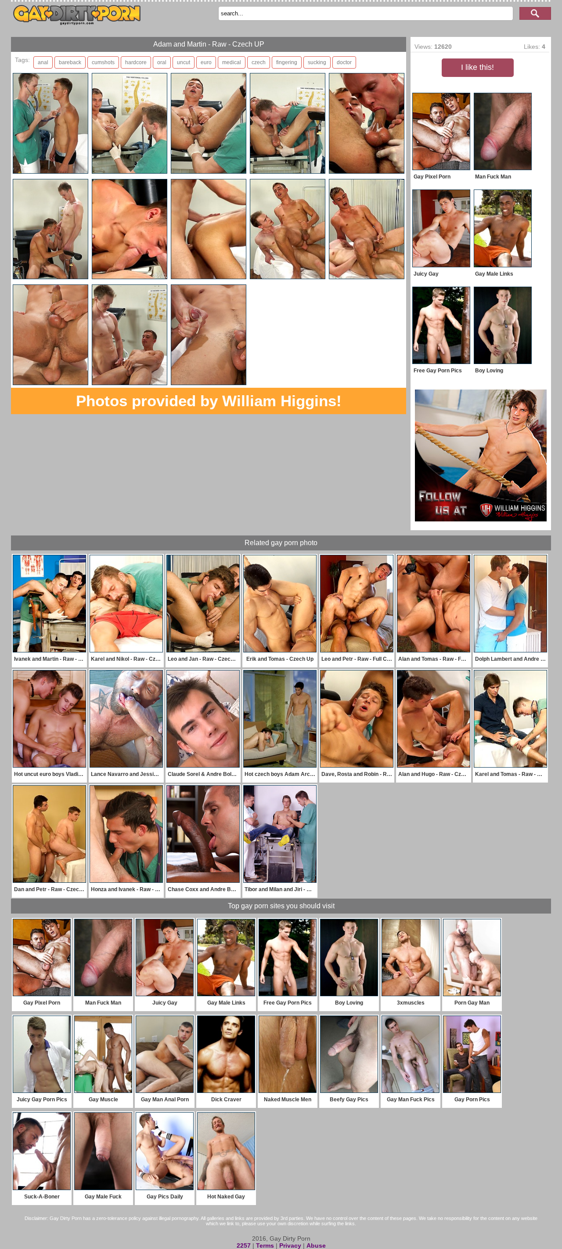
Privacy (290, 1245)
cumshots (103, 62)
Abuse (316, 1245)
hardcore (136, 62)
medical (231, 62)
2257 (244, 1245)
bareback (70, 62)
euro (206, 62)
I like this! (477, 67)
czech (259, 62)
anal (43, 62)
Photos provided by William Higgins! (209, 400)
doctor (344, 62)
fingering (286, 62)
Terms (265, 1245)
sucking (317, 62)
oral (161, 62)
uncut (183, 62)
